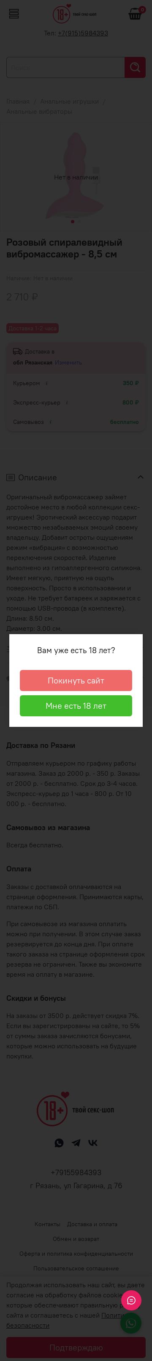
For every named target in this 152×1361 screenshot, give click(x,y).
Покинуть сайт (76, 680)
